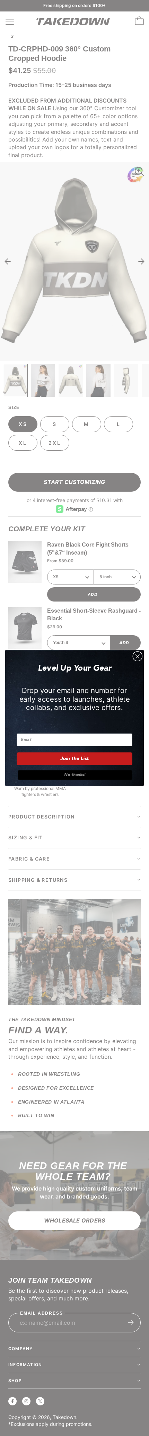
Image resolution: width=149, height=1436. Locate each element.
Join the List (74, 758)
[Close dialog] (137, 656)
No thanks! (75, 775)
